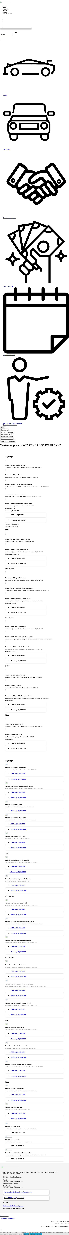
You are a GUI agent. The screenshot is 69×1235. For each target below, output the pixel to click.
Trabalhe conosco (7, 13)
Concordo (26, 1234)
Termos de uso (4, 1216)
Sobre (4, 7)
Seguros (5, 10)
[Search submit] (15, 34)
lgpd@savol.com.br (14, 1198)
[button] (16, 16)
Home (4, 6)
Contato (5, 12)
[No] (42, 1234)
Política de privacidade (8, 1218)
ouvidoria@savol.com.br (18, 1192)
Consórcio (5, 9)
